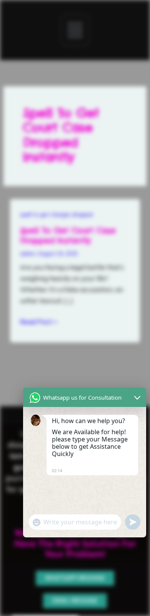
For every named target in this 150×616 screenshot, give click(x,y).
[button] (75, 30)
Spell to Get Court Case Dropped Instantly (68, 235)
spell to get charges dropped (56, 214)
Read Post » (38, 321)
